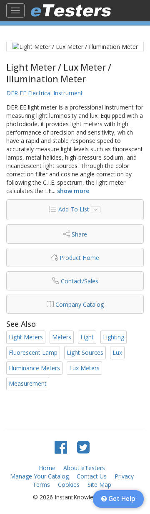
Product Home (79, 258)
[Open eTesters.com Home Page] (71, 10)
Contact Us (92, 476)
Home (47, 468)
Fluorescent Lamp (33, 352)
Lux (117, 352)
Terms (41, 485)
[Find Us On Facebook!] (61, 447)
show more (73, 191)
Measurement (28, 383)
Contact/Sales (79, 281)
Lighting (113, 337)
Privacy (124, 476)
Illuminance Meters (34, 368)
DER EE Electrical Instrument (44, 93)
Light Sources (85, 352)
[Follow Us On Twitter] (83, 447)
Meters (61, 337)
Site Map (99, 485)
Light (87, 337)
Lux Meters (84, 368)
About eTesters (84, 468)
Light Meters (26, 337)
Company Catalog (79, 304)
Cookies (69, 485)
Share (79, 234)
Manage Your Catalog (39, 476)
